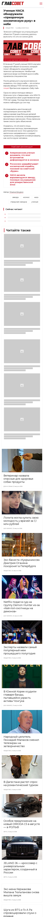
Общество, (8, 570)
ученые (35, 202)
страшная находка (18, 202)
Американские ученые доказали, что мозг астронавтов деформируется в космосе (24, 156)
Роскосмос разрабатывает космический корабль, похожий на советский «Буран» (24, 167)
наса (36, 197)
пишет (6, 88)
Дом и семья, (8, 486)
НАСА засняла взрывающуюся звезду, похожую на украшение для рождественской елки (23, 180)
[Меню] (40, 3)
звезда (15, 197)
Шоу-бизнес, (8, 528)
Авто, (6, 831)
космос (26, 197)
